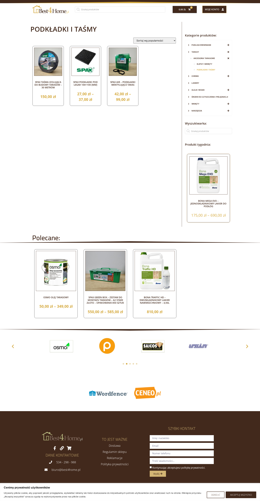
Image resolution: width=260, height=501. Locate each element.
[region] (130, 492)
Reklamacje (114, 458)
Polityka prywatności (115, 464)
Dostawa (115, 445)
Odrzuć (215, 494)
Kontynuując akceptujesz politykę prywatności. (178, 467)
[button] (13, 346)
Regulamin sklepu (115, 451)
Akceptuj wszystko (241, 494)
